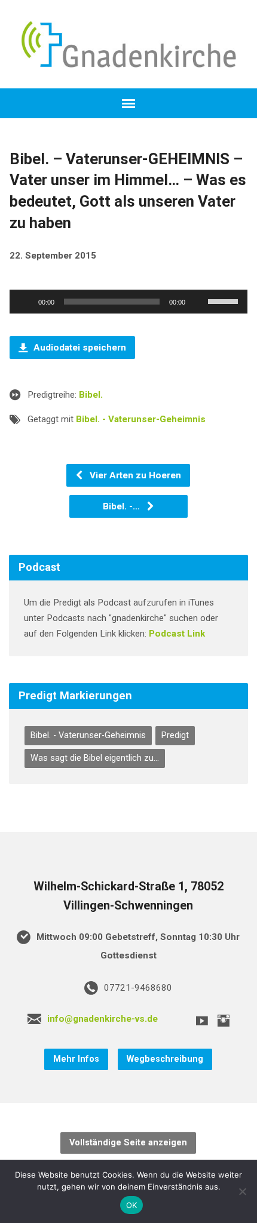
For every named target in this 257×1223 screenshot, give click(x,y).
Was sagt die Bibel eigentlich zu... (94, 758)
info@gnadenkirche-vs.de (102, 1018)
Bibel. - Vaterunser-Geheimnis (141, 419)
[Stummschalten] (198, 302)
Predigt (175, 735)
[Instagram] (224, 1021)
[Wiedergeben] (25, 302)
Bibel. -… (122, 506)
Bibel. (91, 394)
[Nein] (242, 1191)
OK (131, 1205)
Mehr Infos (76, 1059)
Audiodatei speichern (78, 347)
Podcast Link (177, 633)
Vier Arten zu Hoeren (134, 475)
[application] (128, 302)
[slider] (224, 300)
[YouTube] (202, 1021)
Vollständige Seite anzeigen (128, 1143)
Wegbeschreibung (165, 1059)
